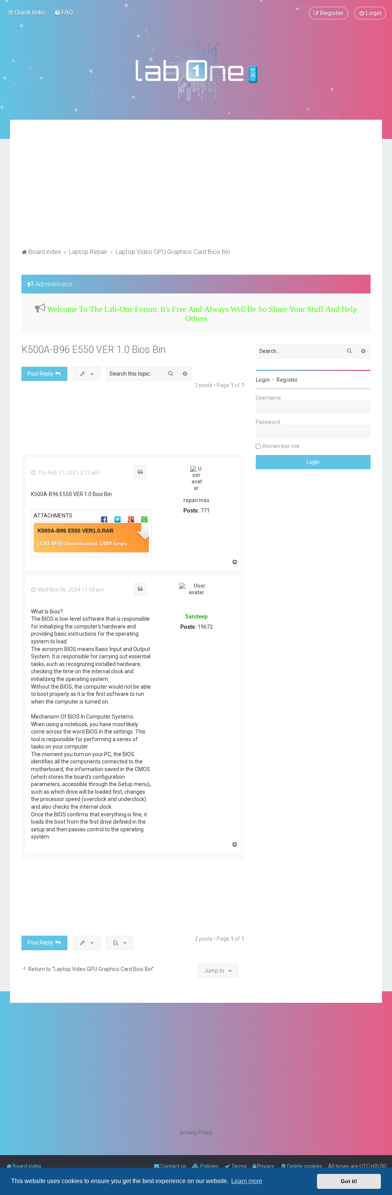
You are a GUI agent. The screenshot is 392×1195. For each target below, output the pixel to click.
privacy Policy (196, 1132)
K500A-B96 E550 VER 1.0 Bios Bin (93, 349)
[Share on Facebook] (104, 519)
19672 (205, 627)
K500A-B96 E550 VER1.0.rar (75, 530)
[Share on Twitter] (117, 519)
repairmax (196, 500)
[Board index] (196, 69)
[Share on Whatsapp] (144, 519)
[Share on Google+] (131, 519)
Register (287, 380)
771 (205, 511)
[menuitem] (63, 12)
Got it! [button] (349, 1181)
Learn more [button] (246, 1181)
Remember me (281, 446)
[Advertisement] (196, 188)
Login (263, 380)
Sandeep (196, 616)
